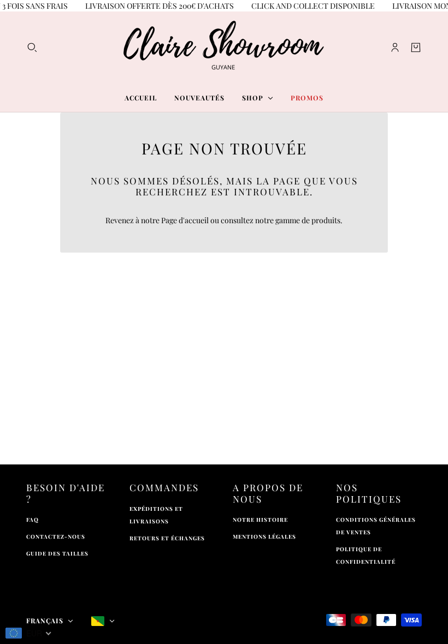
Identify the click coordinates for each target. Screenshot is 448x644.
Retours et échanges (167, 538)
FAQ (32, 519)
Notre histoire (260, 519)
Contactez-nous (55, 536)
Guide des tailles (57, 553)
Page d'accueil (185, 220)
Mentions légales (264, 536)
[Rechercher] (32, 47)
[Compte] (395, 47)
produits (325, 220)
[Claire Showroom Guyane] (224, 47)
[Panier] (416, 47)
